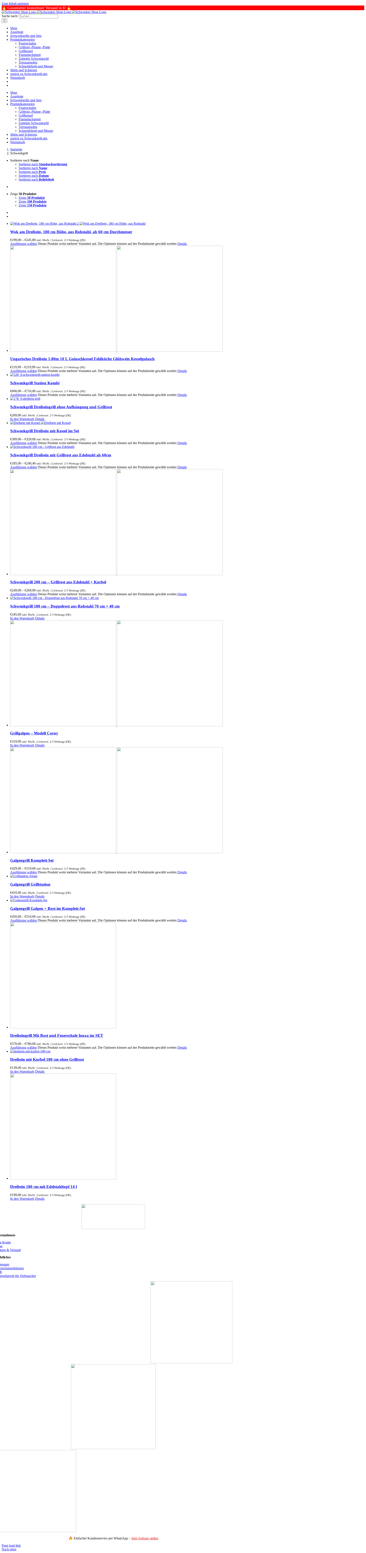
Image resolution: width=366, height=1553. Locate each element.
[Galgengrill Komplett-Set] (187, 800)
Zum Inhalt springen (15, 3)
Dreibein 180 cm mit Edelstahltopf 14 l (43, 1186)
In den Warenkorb (22, 419)
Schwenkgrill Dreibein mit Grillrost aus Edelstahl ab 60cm (60, 455)
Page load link (11, 1545)
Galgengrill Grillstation (30, 884)
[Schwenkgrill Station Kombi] (187, 375)
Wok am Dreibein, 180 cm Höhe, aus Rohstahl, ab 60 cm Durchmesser (71, 232)
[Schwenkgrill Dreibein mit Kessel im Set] (187, 423)
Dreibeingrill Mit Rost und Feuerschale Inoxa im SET (56, 1035)
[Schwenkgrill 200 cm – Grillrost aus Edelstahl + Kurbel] (187, 522)
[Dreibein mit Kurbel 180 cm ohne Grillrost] (187, 1051)
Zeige (32, 197)
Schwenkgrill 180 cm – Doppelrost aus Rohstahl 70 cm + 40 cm (65, 606)
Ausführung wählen (23, 243)
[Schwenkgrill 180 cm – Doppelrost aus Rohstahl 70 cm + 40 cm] (187, 598)
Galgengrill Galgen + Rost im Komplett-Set (47, 908)
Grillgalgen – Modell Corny (34, 733)
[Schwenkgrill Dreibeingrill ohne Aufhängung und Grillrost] (187, 399)
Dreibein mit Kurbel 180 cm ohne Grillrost (47, 1059)
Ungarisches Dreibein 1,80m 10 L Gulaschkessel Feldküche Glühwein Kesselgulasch (82, 359)
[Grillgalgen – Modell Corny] (187, 673)
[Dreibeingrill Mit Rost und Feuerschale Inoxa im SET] (187, 975)
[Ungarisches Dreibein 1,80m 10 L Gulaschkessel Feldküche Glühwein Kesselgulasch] (187, 299)
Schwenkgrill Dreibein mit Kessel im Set (44, 431)
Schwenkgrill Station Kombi (35, 383)
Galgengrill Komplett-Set (32, 860)
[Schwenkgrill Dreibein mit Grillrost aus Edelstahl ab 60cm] (187, 447)
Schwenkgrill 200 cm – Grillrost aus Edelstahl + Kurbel (58, 582)
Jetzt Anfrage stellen (144, 1538)
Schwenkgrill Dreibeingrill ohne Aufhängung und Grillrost (61, 407)
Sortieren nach (43, 164)
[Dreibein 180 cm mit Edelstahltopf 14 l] (187, 1126)
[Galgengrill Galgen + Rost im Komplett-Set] (187, 900)
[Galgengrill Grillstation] (187, 876)
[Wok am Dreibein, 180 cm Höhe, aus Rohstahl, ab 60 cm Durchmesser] (187, 224)
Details (182, 243)
